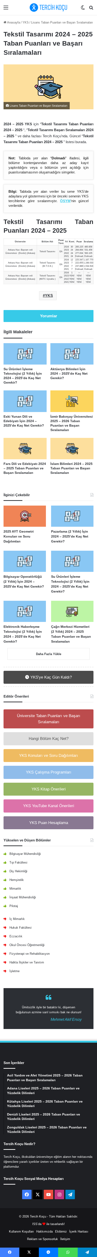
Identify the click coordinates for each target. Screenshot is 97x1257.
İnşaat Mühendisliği (22, 897)
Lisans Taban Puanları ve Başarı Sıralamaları (62, 22)
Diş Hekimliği (18, 871)
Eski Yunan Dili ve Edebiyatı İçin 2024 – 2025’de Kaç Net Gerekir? (24, 421)
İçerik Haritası (78, 1231)
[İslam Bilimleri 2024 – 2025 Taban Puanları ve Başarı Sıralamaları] (71, 449)
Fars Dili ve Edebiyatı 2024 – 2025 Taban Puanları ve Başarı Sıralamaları (25, 468)
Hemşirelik (16, 880)
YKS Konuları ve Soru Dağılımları (48, 755)
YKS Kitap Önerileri (49, 789)
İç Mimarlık (17, 919)
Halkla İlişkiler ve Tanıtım (26, 962)
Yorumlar (48, 316)
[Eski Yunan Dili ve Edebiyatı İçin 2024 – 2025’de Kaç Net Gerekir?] (25, 401)
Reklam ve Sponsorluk (42, 1239)
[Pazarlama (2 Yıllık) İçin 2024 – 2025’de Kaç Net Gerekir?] (72, 516)
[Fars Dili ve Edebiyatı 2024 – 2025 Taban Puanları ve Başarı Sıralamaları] (25, 449)
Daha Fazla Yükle (48, 654)
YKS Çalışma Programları (48, 772)
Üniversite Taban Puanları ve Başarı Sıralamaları (48, 719)
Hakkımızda (44, 1231)
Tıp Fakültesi (18, 862)
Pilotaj (13, 906)
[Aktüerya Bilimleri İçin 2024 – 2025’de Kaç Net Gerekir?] (71, 354)
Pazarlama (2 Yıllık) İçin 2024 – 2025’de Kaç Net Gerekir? (69, 536)
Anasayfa (13, 22)
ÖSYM (65, 201)
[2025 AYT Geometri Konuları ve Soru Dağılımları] (25, 516)
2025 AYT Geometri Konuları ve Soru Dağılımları (19, 536)
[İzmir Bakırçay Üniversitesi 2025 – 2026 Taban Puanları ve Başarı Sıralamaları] (71, 401)
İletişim (65, 1239)
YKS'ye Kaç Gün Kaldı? (50, 677)
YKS (25, 22)
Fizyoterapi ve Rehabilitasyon (29, 953)
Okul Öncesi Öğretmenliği (26, 945)
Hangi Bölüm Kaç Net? (49, 738)
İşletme (14, 971)
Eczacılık (15, 936)
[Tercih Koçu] (48, 7)
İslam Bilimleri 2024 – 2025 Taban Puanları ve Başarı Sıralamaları (71, 468)
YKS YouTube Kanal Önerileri (48, 806)
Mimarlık (15, 888)
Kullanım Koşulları (21, 1231)
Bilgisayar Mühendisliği (25, 854)
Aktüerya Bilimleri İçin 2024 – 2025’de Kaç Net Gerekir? (69, 373)
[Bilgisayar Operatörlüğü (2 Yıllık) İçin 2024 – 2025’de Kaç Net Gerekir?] (25, 561)
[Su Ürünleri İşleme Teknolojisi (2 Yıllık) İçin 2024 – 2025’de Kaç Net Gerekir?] (25, 354)
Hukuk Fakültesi (20, 927)
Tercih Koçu (38, 1216)
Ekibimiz (61, 1231)
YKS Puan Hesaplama (48, 823)
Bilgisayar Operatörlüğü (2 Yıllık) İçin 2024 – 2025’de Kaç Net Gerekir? (24, 581)
